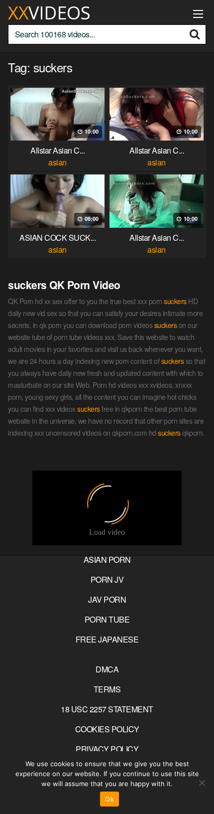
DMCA (107, 669)
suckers (175, 301)
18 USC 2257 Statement (107, 709)
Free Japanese (107, 639)
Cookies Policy (107, 729)
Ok (109, 799)
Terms (107, 689)
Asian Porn (107, 559)
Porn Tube (107, 619)
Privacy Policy (107, 749)
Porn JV (107, 579)
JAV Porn (107, 599)
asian (57, 162)
